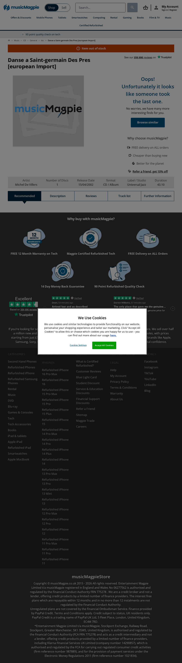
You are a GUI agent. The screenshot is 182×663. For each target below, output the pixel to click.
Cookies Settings (78, 345)
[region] (92, 331)
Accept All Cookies (104, 345)
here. (113, 335)
